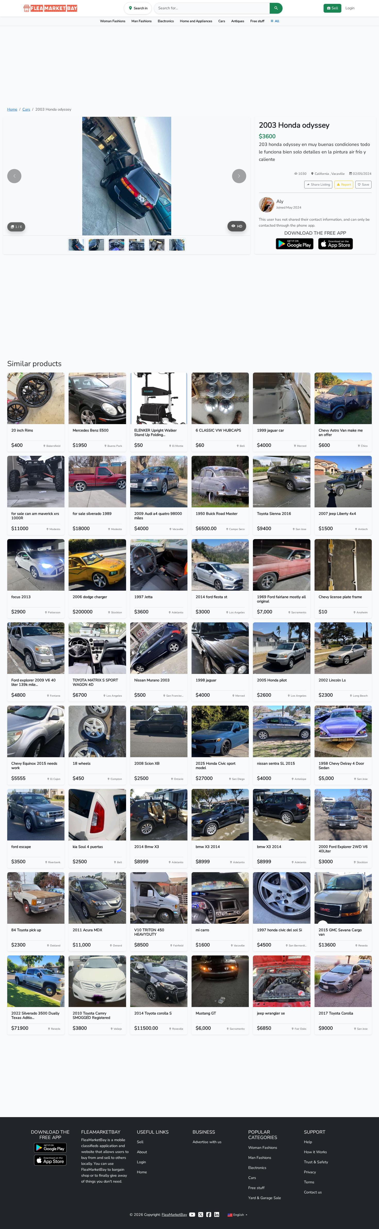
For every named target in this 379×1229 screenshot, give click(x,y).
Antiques (237, 21)
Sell (140, 1141)
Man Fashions (141, 21)
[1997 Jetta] (158, 565)
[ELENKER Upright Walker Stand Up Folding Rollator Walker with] (158, 398)
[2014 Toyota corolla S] (158, 981)
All (277, 21)
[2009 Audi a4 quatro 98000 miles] (158, 481)
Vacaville (338, 173)
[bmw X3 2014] (220, 814)
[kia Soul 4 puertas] (97, 814)
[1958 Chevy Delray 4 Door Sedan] (343, 731)
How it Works (315, 1151)
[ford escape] (35, 814)
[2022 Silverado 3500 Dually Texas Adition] (35, 981)
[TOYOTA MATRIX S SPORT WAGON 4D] (97, 648)
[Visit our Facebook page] (208, 1215)
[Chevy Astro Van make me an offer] (343, 398)
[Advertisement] (189, 66)
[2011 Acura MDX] (97, 898)
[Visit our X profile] (200, 1215)
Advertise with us (207, 1141)
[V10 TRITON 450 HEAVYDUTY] (158, 898)
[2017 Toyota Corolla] (343, 981)
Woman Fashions (112, 21)
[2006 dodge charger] (97, 565)
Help (308, 1141)
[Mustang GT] (220, 981)
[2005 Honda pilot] (281, 648)
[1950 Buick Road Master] (220, 481)
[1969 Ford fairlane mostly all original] (281, 565)
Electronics (166, 21)
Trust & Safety (316, 1162)
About (142, 1151)
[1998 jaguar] (220, 648)
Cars (221, 21)
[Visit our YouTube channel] (192, 1215)
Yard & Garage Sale (264, 1197)
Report (346, 184)
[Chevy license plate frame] (343, 565)
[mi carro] (220, 898)
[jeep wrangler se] (281, 981)
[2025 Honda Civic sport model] (220, 731)
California (322, 173)
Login (350, 8)
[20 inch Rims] (35, 398)
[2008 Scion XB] (158, 731)
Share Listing (320, 184)
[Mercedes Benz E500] (97, 398)
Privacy (310, 1172)
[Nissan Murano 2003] (158, 648)
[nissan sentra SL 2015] (281, 731)
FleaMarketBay (174, 1214)
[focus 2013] (35, 565)
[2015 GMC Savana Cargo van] (343, 898)
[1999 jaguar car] (281, 398)
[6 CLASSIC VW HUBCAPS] (220, 398)
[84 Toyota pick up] (35, 898)
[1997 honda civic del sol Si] (281, 898)
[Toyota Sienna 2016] (281, 481)
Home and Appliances (196, 21)
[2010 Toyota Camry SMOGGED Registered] (97, 981)
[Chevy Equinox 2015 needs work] (35, 731)
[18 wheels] (97, 731)
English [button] (239, 1214)
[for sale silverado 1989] (97, 481)
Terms (309, 1182)
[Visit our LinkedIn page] (216, 1215)
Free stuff (257, 21)
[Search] (276, 8)
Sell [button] (335, 8)
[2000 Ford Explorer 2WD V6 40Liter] (343, 814)
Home (12, 109)
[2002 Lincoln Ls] (343, 648)
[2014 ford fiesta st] (220, 565)
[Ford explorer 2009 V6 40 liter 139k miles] (35, 648)
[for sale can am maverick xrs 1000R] (35, 481)
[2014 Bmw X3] (158, 814)
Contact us (313, 1192)
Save (365, 184)
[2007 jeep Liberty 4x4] (343, 481)
